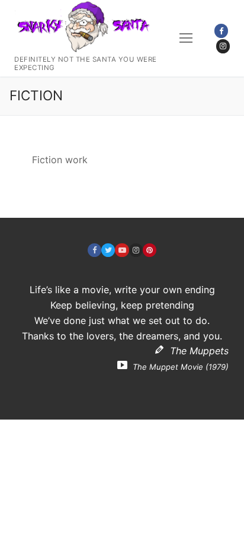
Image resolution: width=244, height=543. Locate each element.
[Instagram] (223, 46)
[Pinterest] (149, 250)
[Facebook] (221, 30)
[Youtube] (122, 250)
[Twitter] (108, 250)
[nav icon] (186, 38)
